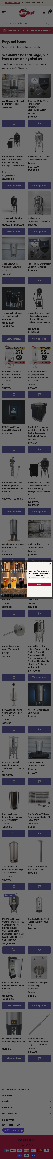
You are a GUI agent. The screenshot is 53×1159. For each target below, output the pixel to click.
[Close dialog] (50, 564)
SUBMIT (39, 584)
